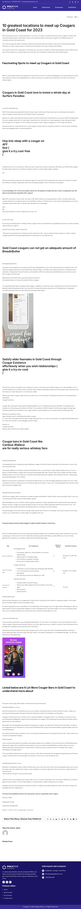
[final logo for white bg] (10, 866)
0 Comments (30, 810)
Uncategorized (21, 810)
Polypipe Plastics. (39, 907)
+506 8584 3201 (50, 877)
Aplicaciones (8, 892)
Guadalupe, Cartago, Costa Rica (55, 870)
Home (5, 889)
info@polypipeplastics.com (30, 1)
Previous (70, 17)
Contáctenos (8, 898)
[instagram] (10, 882)
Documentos (8, 895)
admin (5, 810)
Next (75, 17)
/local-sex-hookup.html (10, 806)
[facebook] (3, 882)
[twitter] (7, 882)
